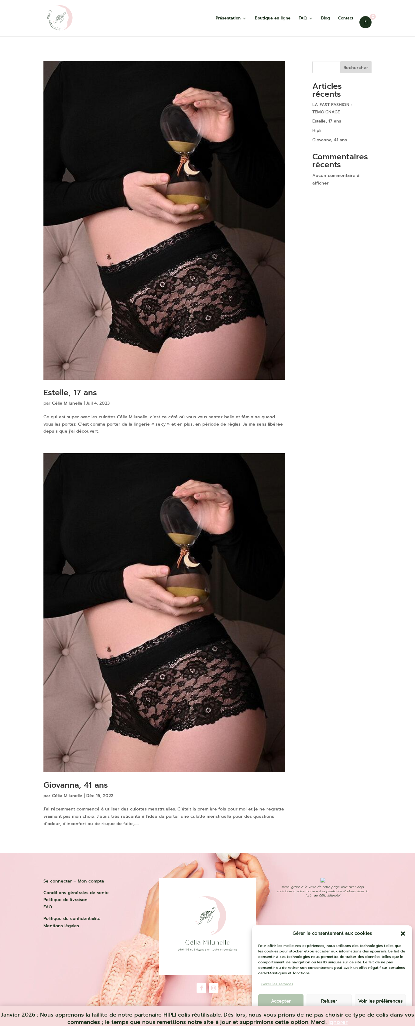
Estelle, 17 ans (70, 393)
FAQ (303, 18)
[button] (403, 934)
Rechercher (356, 67)
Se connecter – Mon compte (73, 881)
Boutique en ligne (272, 18)
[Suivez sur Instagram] (213, 988)
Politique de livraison (65, 899)
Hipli (316, 130)
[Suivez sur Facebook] (201, 988)
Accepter (281, 1001)
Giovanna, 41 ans (75, 785)
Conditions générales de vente (76, 893)
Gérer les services (277, 984)
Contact (345, 18)
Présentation (228, 18)
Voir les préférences (380, 1001)
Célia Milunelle (67, 403)
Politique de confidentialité (72, 918)
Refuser (329, 1001)
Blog (325, 18)
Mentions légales (61, 926)
